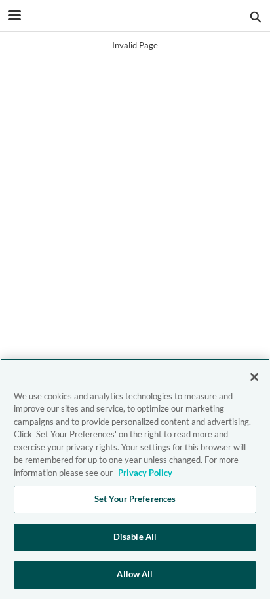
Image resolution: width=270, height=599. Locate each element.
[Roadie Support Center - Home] (135, 16)
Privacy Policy (145, 472)
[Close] (254, 377)
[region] (135, 479)
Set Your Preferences (135, 499)
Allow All (135, 574)
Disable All (135, 537)
